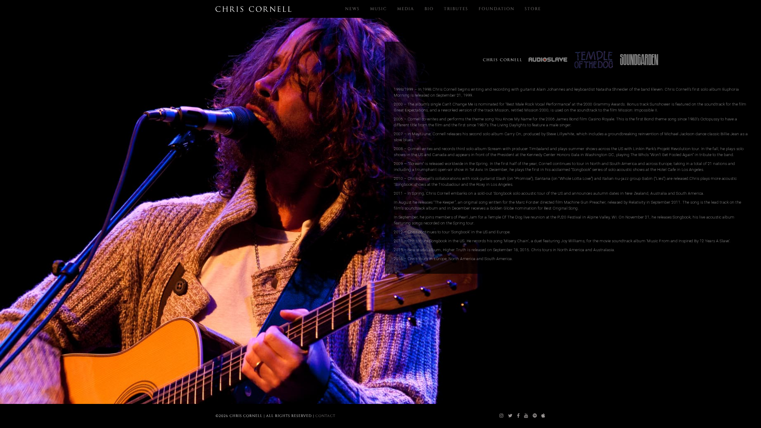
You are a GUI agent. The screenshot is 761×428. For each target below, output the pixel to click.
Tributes (456, 9)
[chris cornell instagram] (501, 416)
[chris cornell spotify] (535, 416)
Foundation (497, 9)
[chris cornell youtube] (526, 416)
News (352, 9)
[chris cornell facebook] (518, 416)
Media (405, 9)
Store (533, 9)
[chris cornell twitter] (510, 416)
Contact (325, 415)
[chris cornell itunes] (543, 416)
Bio (429, 9)
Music (378, 9)
